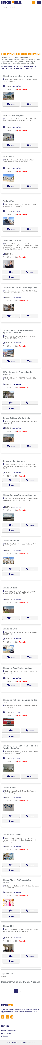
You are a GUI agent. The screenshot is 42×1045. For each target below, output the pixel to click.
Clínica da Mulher (11, 629)
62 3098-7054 (9, 297)
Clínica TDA (8, 926)
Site (12, 272)
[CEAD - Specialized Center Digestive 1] (8, 311)
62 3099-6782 (9, 639)
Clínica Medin (9, 787)
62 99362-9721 (10, 550)
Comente (12, 104)
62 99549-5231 (10, 127)
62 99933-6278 (10, 86)
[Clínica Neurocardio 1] (8, 860)
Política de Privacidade (29, 1042)
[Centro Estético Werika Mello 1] (8, 441)
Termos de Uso (19, 1042)
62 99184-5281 (10, 168)
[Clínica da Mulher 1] (8, 652)
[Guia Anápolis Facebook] (3, 1017)
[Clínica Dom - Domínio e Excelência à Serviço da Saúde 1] (8, 771)
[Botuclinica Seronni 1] (8, 267)
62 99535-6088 (10, 254)
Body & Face (9, 201)
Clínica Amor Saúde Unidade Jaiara (19, 495)
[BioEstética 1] (8, 181)
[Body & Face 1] (8, 224)
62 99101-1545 (10, 712)
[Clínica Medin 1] (8, 811)
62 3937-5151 (9, 473)
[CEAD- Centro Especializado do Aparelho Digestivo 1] (8, 356)
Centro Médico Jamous (14, 461)
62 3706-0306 (9, 211)
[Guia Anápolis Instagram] (12, 1017)
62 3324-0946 (9, 599)
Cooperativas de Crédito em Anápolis (20, 982)
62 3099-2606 (9, 343)
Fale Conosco (7, 1033)
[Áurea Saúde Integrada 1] (8, 140)
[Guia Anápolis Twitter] (8, 1017)
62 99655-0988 (10, 892)
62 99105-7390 (10, 758)
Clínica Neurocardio (12, 835)
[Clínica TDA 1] (8, 951)
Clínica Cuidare (10, 588)
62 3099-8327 (9, 938)
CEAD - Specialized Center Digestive (20, 287)
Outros (3, 976)
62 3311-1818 (9, 678)
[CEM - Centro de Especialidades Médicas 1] (8, 398)
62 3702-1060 (9, 507)
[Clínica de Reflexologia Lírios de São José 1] (8, 725)
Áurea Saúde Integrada (14, 115)
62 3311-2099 (9, 384)
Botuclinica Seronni (12, 240)
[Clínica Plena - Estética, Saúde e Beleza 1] (8, 906)
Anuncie (5, 1036)
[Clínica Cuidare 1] (8, 613)
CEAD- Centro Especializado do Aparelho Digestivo (18, 331)
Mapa (30, 104)
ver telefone (17, 86)
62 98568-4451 (10, 428)
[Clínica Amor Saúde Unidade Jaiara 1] (8, 520)
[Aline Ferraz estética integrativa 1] (8, 99)
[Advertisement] (21, 29)
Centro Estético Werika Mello (16, 418)
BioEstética (8, 156)
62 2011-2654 (9, 797)
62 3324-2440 (9, 846)
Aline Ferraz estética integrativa (18, 76)
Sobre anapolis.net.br (9, 1030)
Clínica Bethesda (11, 540)
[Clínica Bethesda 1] (8, 564)
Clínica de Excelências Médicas (18, 668)
